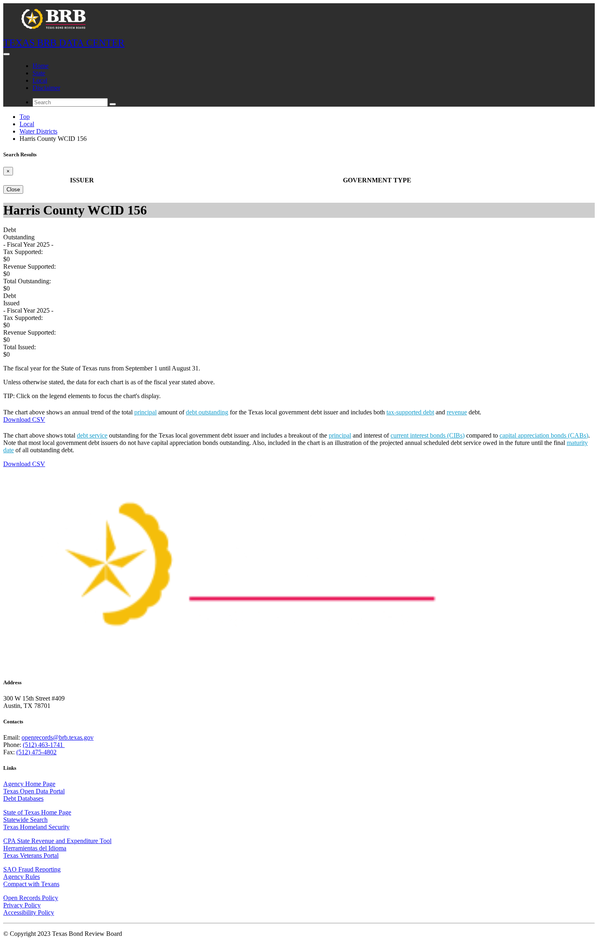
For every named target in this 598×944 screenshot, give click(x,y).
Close (13, 189)
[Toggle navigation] (6, 54)
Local (40, 80)
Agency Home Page (29, 783)
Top (25, 116)
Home (40, 65)
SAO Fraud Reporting (32, 869)
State (39, 73)
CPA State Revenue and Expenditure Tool (57, 840)
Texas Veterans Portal (31, 855)
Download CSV (24, 419)
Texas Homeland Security (36, 827)
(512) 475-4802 (36, 752)
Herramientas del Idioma (34, 848)
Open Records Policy (30, 897)
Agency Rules (21, 876)
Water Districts (38, 131)
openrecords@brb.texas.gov (58, 737)
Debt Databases (23, 798)
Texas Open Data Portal (34, 791)
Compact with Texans (31, 883)
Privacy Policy (22, 905)
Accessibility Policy (28, 912)
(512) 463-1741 (44, 744)
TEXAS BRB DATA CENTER (63, 42)
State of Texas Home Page (37, 812)
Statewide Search (25, 819)
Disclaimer (46, 87)
